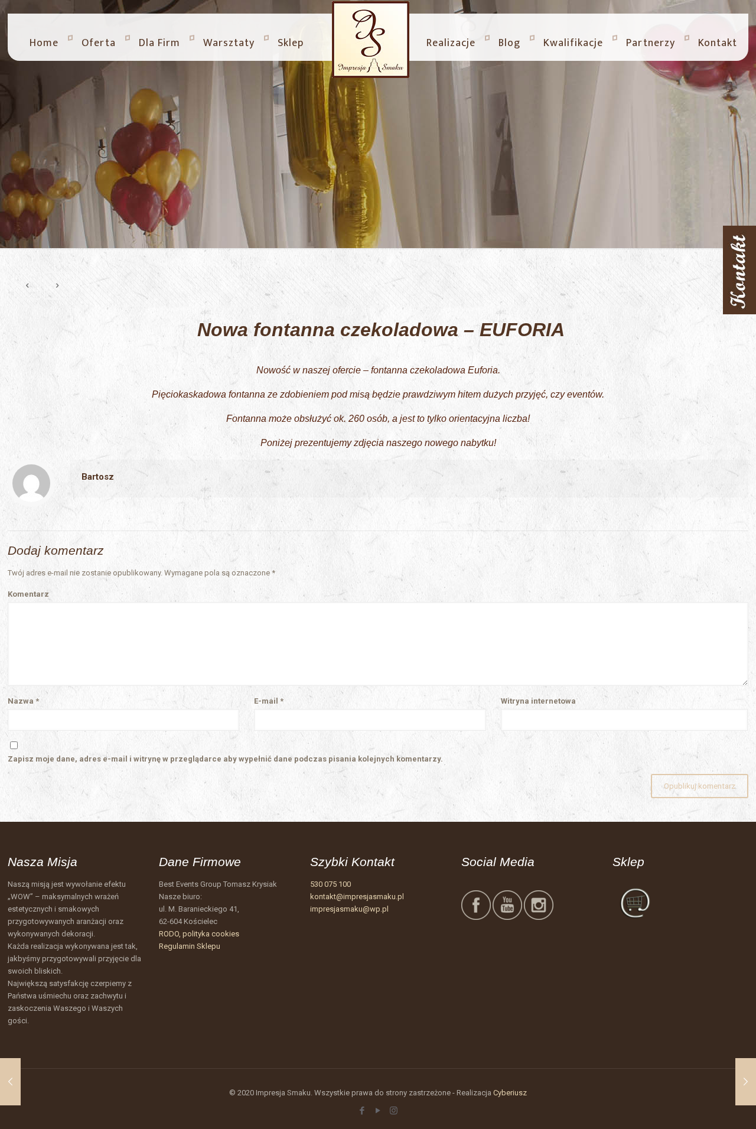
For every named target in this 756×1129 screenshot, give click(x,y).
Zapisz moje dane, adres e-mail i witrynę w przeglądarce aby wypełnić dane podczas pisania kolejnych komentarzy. (225, 758)
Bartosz (98, 476)
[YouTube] (378, 1110)
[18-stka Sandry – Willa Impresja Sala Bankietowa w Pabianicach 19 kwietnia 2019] (745, 1081)
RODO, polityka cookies (199, 933)
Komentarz (28, 594)
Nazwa (23, 701)
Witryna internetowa (538, 701)
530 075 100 (330, 884)
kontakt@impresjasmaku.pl (357, 896)
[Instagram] (393, 1110)
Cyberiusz (510, 1092)
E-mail (269, 701)
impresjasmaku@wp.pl (349, 908)
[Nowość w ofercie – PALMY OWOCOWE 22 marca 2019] (10, 1081)
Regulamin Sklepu (189, 946)
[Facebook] (362, 1110)
